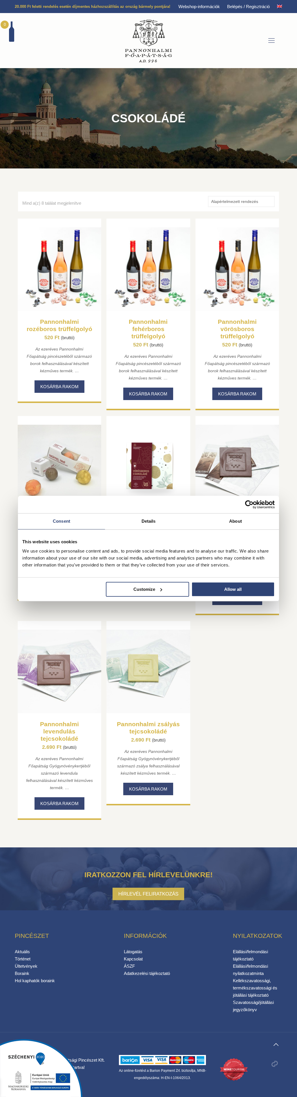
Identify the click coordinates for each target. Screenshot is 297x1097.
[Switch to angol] (279, 6)
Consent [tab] (61, 521)
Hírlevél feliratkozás (148, 893)
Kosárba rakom (59, 386)
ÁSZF (129, 966)
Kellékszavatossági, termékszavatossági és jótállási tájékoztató (255, 988)
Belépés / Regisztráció (248, 6)
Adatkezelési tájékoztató (147, 973)
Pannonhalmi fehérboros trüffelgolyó (148, 328)
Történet (22, 958)
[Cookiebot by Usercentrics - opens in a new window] (249, 504)
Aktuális (22, 951)
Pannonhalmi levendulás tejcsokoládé (59, 731)
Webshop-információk (199, 6)
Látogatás (133, 951)
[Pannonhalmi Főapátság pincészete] (148, 40)
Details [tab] (149, 521)
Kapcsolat (133, 958)
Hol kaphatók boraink (35, 980)
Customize (144, 589)
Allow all (233, 589)
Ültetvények (26, 966)
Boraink (22, 973)
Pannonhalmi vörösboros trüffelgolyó (237, 328)
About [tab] (235, 521)
